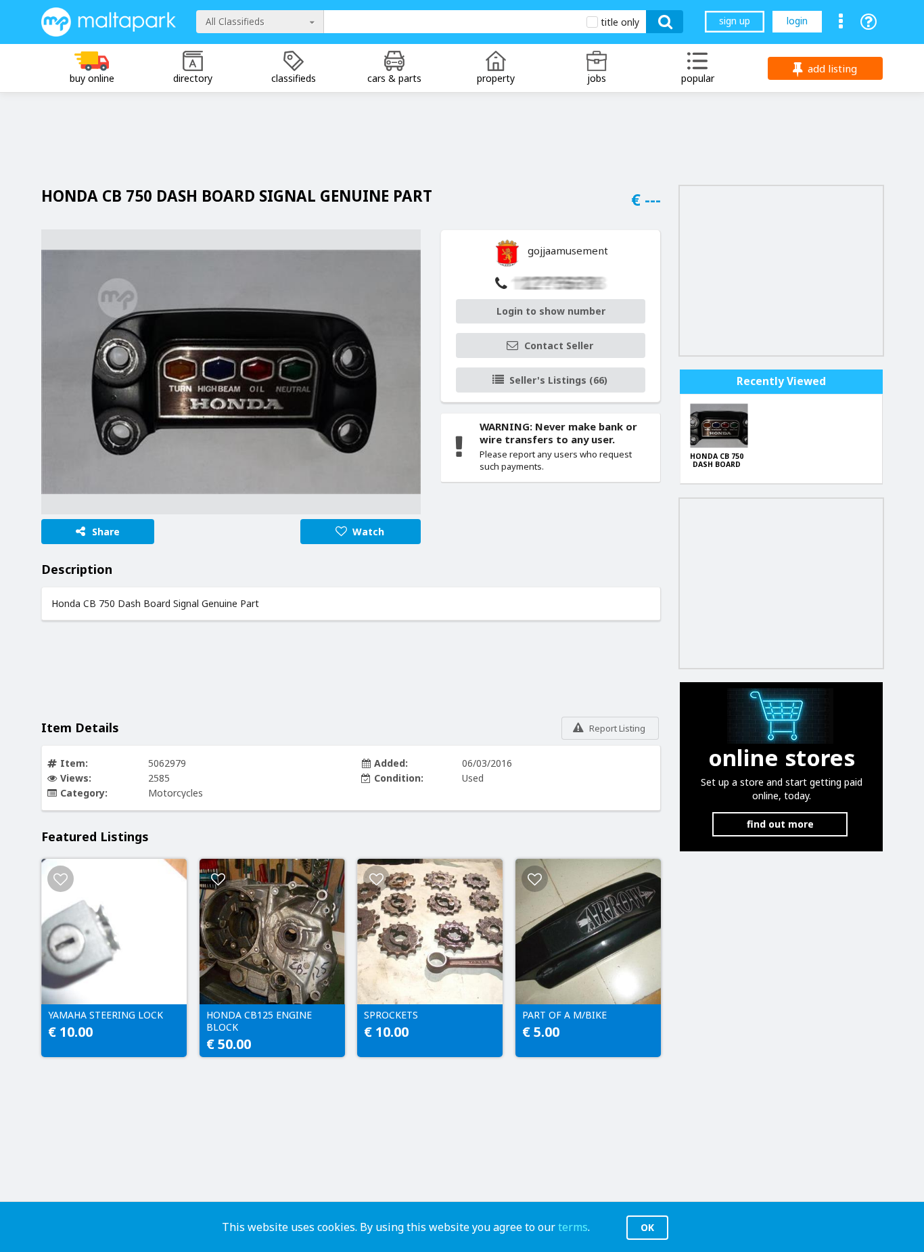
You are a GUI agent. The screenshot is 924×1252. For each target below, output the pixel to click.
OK (647, 1227)
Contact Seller (558, 345)
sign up (734, 20)
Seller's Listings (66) (558, 380)
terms (573, 1227)
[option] (231, 372)
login (797, 20)
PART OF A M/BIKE (564, 1015)
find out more (780, 824)
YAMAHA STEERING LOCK (105, 1015)
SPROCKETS (391, 1015)
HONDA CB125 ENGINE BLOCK (259, 1021)
